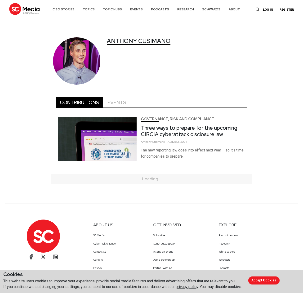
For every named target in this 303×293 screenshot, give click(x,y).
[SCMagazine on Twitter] (43, 257)
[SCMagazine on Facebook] (31, 257)
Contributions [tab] (79, 102)
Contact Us (99, 251)
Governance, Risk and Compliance (177, 118)
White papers (227, 251)
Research (224, 243)
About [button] (234, 9)
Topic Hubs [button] (112, 9)
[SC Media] (24, 9)
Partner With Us (162, 268)
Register (287, 9)
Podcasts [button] (160, 9)
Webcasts (224, 259)
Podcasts (224, 268)
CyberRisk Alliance (104, 243)
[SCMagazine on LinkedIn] (55, 257)
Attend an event (163, 251)
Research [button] (185, 9)
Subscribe (159, 235)
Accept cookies (263, 280)
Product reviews (228, 235)
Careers (98, 259)
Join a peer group (164, 259)
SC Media (99, 235)
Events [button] (136, 9)
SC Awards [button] (211, 9)
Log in (268, 9)
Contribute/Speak (164, 243)
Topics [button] (89, 9)
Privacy (97, 268)
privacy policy (187, 286)
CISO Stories (64, 9)
